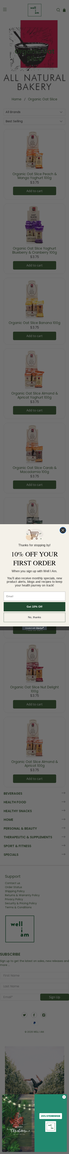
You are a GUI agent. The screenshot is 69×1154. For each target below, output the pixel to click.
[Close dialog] (63, 530)
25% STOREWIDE (50, 1116)
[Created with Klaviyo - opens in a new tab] (34, 628)
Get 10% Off (34, 606)
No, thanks (34, 617)
